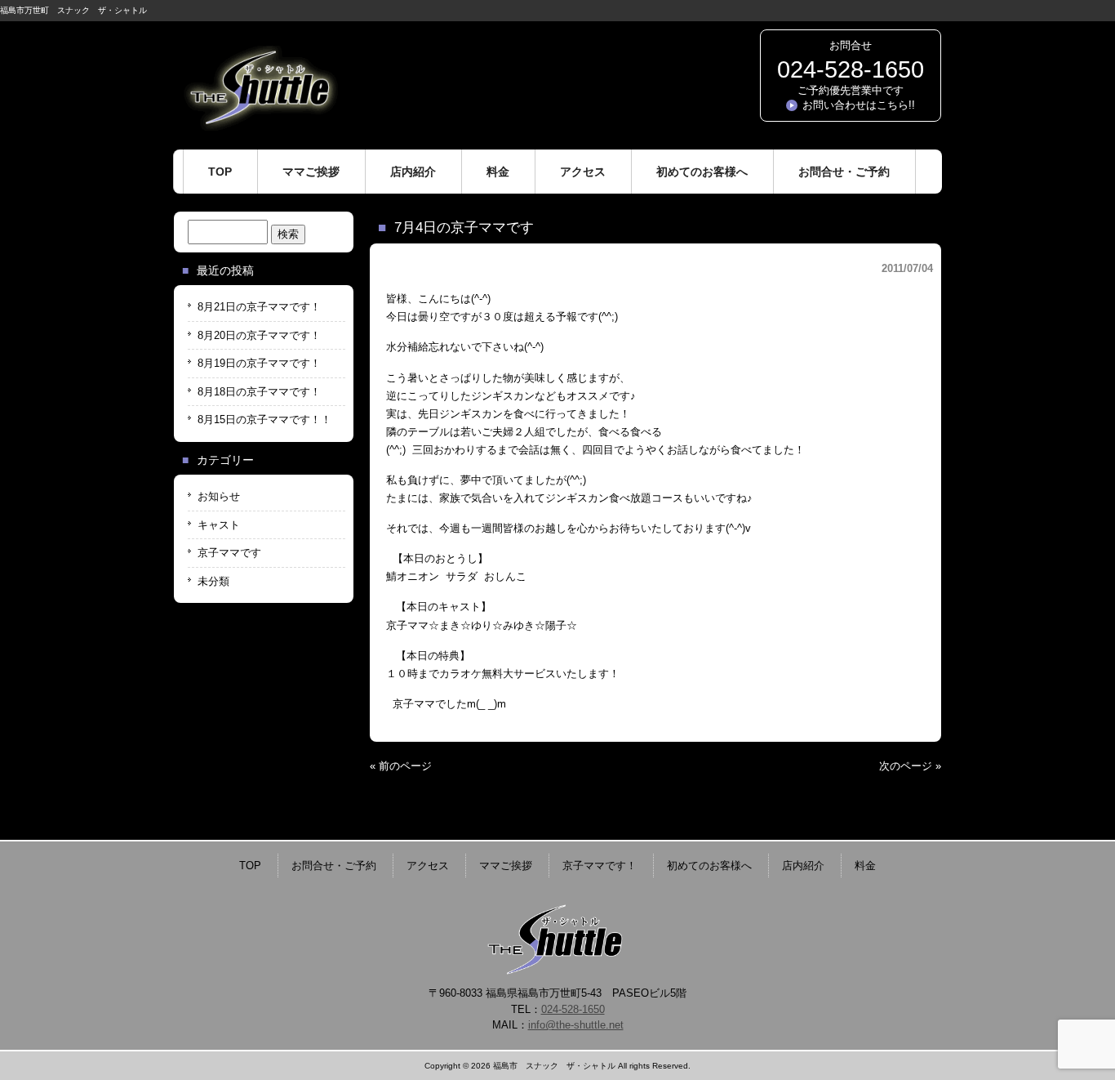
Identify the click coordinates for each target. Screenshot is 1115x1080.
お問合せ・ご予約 (333, 865)
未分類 (213, 581)
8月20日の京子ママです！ (259, 335)
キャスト (219, 525)
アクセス (427, 865)
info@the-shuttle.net (576, 1025)
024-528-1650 (850, 69)
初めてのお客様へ (709, 865)
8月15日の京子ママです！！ (264, 419)
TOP (250, 865)
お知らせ (219, 496)
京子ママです (229, 553)
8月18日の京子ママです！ (259, 392)
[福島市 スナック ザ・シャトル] (259, 124)
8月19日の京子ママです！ (259, 363)
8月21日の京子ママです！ (259, 307)
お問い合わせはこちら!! (858, 105)
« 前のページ (401, 766)
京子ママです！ (599, 865)
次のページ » (910, 766)
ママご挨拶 (505, 865)
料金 (865, 865)
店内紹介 (803, 865)
